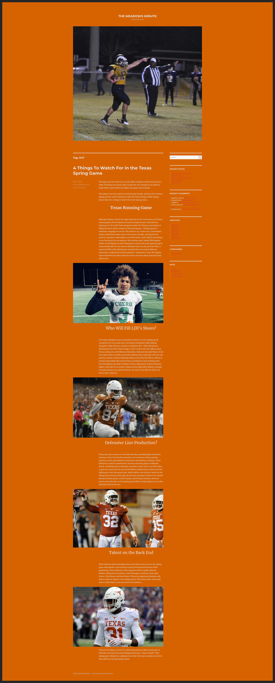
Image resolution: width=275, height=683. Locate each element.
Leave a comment (79, 187)
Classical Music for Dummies (181, 173)
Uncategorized (176, 254)
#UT (88, 184)
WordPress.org (176, 276)
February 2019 (176, 238)
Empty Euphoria (176, 180)
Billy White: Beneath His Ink (181, 178)
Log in (173, 269)
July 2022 (174, 225)
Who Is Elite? (175, 183)
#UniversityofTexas (79, 184)
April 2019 (174, 236)
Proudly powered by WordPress (102, 674)
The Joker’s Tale (177, 176)
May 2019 (174, 234)
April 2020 (175, 227)
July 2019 (174, 231)
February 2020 (176, 229)
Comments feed (176, 274)
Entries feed (175, 271)
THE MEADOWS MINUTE (137, 16)
